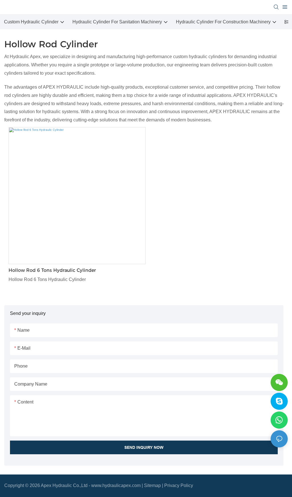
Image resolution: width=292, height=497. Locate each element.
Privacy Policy (178, 485)
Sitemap (152, 485)
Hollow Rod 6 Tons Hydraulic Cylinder (52, 270)
